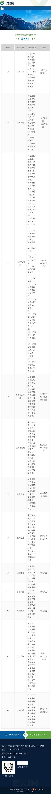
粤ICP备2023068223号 (20, 789)
